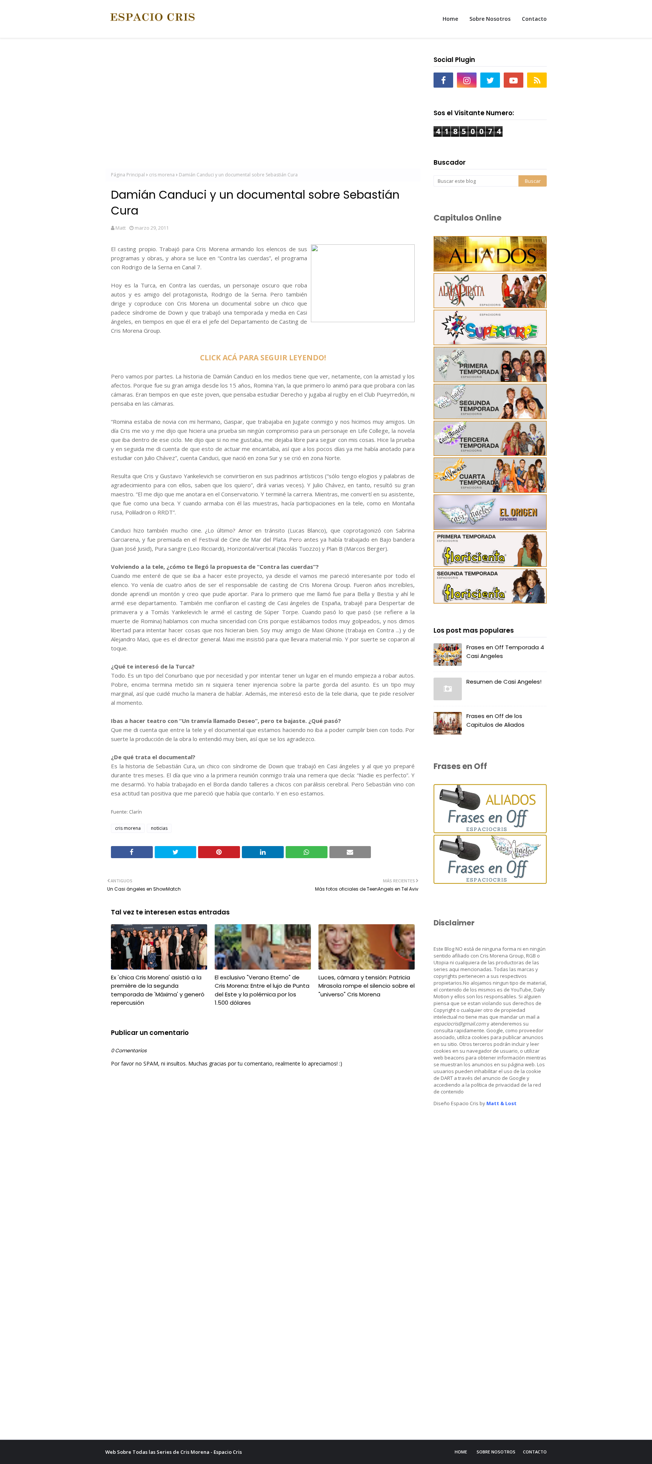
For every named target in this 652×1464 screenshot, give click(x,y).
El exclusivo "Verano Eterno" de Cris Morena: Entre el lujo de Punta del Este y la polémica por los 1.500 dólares (262, 990)
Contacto (535, 1452)
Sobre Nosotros (496, 1452)
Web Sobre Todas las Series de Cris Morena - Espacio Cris (173, 1452)
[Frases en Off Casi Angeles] (490, 881)
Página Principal (128, 174)
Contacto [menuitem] (534, 18)
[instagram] (467, 80)
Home (461, 1452)
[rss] (537, 80)
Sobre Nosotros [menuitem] (490, 18)
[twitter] (490, 80)
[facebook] (443, 80)
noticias (159, 828)
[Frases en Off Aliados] (490, 831)
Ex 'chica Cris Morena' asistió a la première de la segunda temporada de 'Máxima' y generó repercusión (158, 990)
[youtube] (513, 80)
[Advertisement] (262, 106)
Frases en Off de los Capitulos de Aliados (495, 720)
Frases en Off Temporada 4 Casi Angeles (505, 651)
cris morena (162, 174)
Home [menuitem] (450, 18)
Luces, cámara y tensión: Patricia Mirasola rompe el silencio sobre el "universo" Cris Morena (366, 985)
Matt (120, 227)
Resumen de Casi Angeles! (503, 682)
